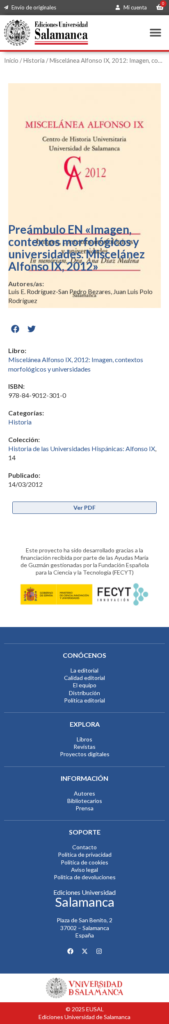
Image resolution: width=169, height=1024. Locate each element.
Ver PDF (84, 507)
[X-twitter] (84, 951)
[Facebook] (70, 951)
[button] (155, 32)
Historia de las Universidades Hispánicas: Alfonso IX (81, 448)
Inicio (11, 60)
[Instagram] (99, 951)
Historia (34, 60)
